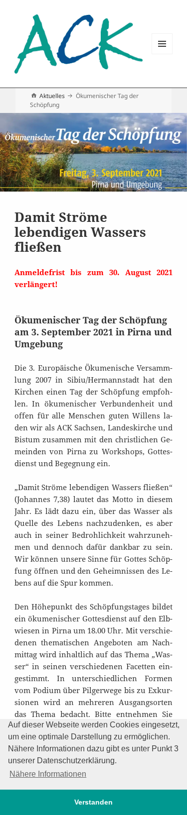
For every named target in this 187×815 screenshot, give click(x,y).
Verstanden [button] (93, 802)
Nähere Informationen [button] (47, 774)
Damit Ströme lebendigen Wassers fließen (80, 232)
